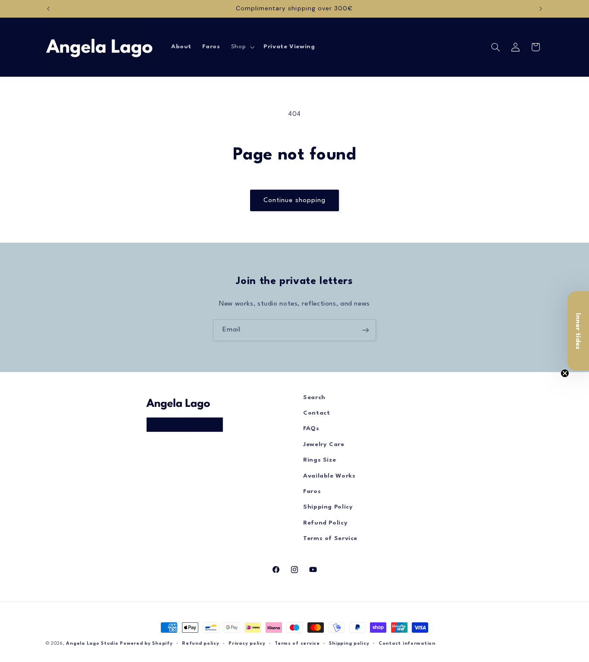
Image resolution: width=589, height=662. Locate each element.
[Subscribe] (366, 329)
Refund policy (200, 643)
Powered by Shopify (146, 643)
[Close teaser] (565, 373)
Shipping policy (349, 643)
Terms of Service (330, 538)
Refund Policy (325, 523)
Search (314, 397)
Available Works (329, 476)
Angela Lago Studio (92, 643)
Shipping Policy (328, 507)
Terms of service (297, 643)
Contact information (407, 643)
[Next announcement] (540, 8)
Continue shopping (294, 200)
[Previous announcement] (48, 8)
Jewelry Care (324, 444)
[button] (242, 46)
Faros (312, 491)
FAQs (311, 428)
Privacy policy (247, 643)
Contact (316, 413)
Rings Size (319, 460)
